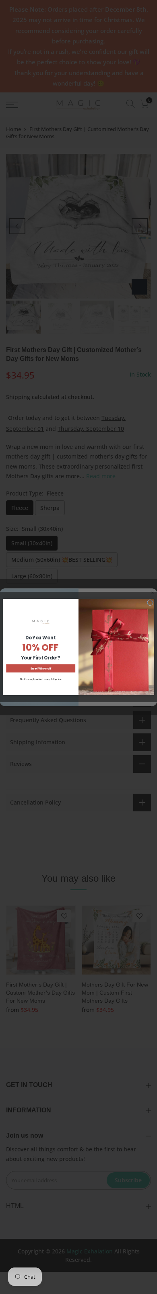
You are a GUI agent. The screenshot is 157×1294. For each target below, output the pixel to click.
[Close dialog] (150, 602)
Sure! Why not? (41, 668)
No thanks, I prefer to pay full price (40, 679)
